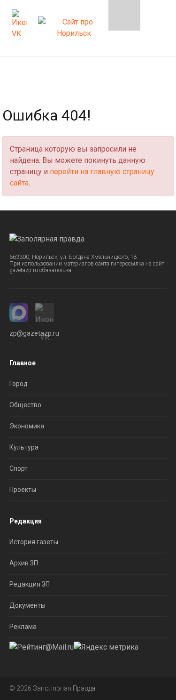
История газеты (33, 542)
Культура (23, 447)
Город (18, 383)
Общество (25, 405)
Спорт (18, 468)
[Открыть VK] (19, 24)
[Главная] (74, 24)
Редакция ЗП (29, 584)
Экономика (26, 426)
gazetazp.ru (23, 270)
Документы (27, 605)
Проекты (22, 489)
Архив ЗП (23, 563)
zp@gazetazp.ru (34, 333)
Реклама (23, 626)
